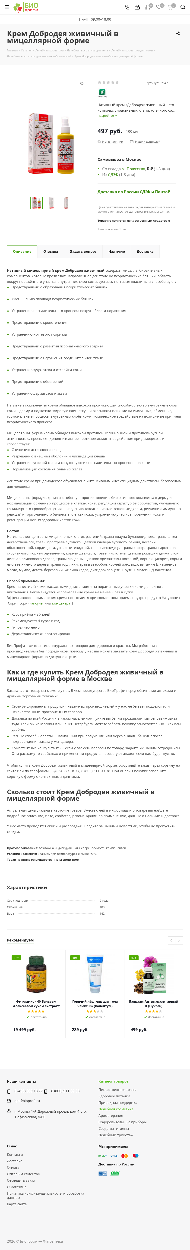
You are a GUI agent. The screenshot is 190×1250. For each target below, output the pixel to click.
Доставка (14, 1161)
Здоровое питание (114, 1096)
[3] (108, 82)
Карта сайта (17, 1204)
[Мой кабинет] (137, 7)
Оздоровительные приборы (122, 1122)
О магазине (16, 1186)
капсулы (36, 603)
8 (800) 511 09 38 (65, 1091)
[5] (117, 82)
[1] (100, 82)
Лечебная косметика (115, 1109)
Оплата (13, 1167)
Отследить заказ (21, 1180)
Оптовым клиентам (23, 1173)
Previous (172, 941)
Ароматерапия (110, 1115)
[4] (113, 82)
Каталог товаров (113, 1081)
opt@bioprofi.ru (27, 1100)
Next (179, 941)
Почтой (163, 191)
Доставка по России (119, 191)
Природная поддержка (117, 1102)
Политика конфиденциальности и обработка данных (45, 1195)
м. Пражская (133, 168)
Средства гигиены (113, 1128)
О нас (12, 1146)
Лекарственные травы (117, 1089)
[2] (104, 82)
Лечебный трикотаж (115, 1135)
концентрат (62, 603)
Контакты (15, 1154)
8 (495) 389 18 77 (28, 1091)
